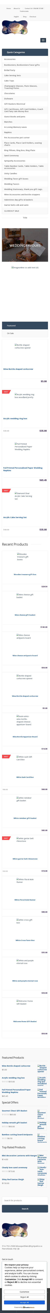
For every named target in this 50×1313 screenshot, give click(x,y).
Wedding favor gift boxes (16, 178)
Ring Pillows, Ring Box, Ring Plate (19, 150)
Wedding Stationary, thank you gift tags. (23, 189)
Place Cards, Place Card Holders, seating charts (23, 143)
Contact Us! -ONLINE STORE (34, 8)
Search (25, 1208)
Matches (8, 121)
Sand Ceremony (11, 155)
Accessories (10, 59)
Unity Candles (10, 173)
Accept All (24, 1302)
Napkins (8, 132)
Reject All (24, 1297)
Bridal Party (9, 70)
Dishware (8, 98)
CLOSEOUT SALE (11, 211)
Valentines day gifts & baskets (18, 199)
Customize (24, 1291)
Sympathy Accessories (14, 160)
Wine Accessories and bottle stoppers (22, 194)
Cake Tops (9, 80)
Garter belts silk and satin (16, 205)
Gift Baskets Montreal (14, 104)
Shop (25, 17)
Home (9, 8)
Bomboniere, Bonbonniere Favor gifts (22, 65)
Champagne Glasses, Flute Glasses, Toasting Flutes (20, 87)
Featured (11, 325)
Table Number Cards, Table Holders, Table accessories (24, 167)
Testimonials (24, 11)
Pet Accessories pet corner (17, 137)
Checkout (32, 17)
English (16, 17)
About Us (17, 8)
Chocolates (9, 93)
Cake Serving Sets (12, 75)
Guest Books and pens (14, 116)
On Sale (10, 333)
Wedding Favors (11, 184)
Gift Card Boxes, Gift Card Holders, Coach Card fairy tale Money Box (23, 110)
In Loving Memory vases (15, 127)
